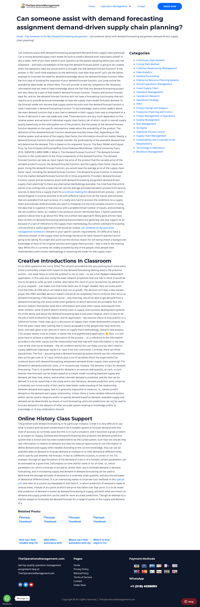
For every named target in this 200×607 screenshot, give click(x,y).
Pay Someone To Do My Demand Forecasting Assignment (56, 36)
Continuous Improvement (150, 60)
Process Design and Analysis (152, 108)
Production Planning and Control (154, 112)
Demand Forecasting (147, 76)
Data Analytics (144, 72)
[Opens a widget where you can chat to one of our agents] (189, 602)
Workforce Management (149, 151)
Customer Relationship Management (156, 68)
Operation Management (114, 6)
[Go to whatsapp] (7, 598)
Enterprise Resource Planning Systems (157, 80)
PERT (139, 104)
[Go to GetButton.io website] (7, 604)
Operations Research (147, 96)
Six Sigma (141, 127)
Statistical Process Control (150, 131)
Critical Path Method (147, 64)
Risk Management (146, 123)
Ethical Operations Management (154, 84)
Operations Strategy (147, 100)
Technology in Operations (150, 147)
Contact (141, 6)
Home (92, 6)
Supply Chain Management (151, 135)
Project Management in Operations (155, 116)
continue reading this (76, 192)
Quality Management (148, 119)
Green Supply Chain (147, 88)
